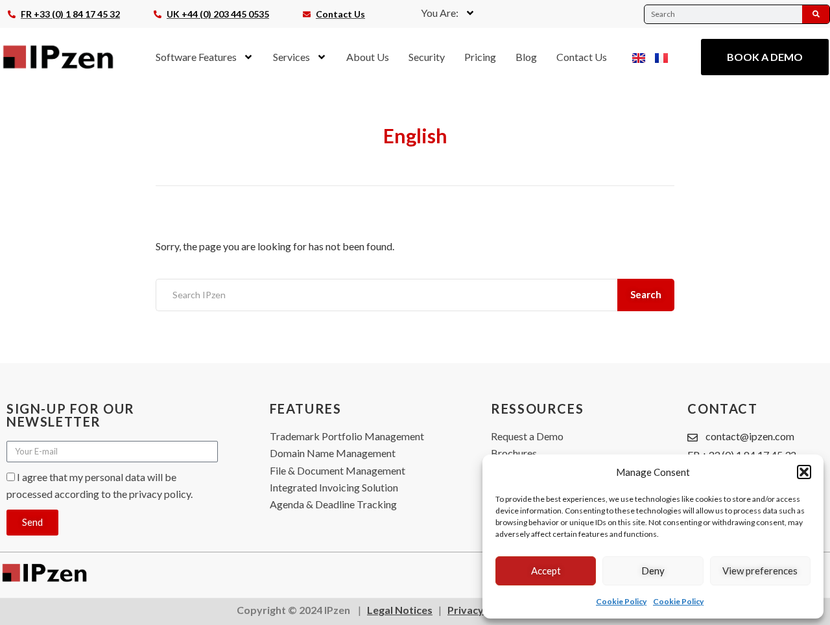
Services (291, 57)
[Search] (815, 14)
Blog (526, 57)
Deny (653, 570)
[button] (804, 472)
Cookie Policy (621, 601)
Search (645, 294)
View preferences (760, 570)
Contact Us (581, 57)
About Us (367, 57)
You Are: (439, 12)
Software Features (196, 57)
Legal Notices (400, 610)
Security (427, 57)
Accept (546, 570)
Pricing (480, 57)
